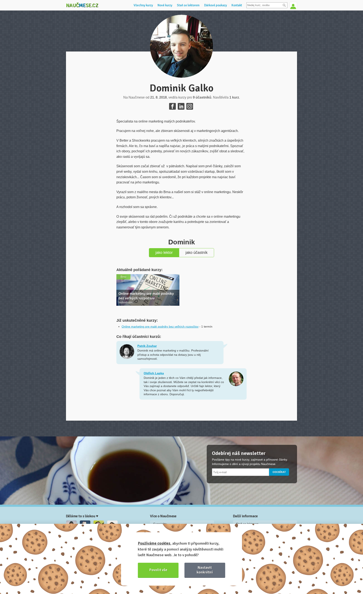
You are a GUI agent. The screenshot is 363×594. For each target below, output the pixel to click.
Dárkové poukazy (215, 5)
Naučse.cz (82, 5)
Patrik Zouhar (147, 346)
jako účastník (196, 252)
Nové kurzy (165, 5)
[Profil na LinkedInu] (181, 106)
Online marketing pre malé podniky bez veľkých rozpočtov (160, 326)
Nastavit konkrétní (205, 569)
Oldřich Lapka (154, 373)
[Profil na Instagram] (189, 106)
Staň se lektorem (188, 5)
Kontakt (236, 5)
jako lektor (164, 252)
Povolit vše (158, 570)
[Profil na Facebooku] (172, 106)
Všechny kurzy (143, 5)
